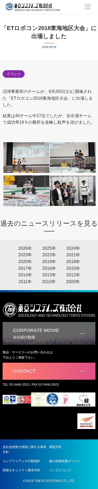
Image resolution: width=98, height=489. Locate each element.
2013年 (49, 275)
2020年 (25, 261)
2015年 (73, 268)
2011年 (25, 281)
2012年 (73, 275)
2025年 (49, 248)
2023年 (25, 255)
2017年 (25, 268)
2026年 (25, 248)
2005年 (73, 281)
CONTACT (24, 371)
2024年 (73, 248)
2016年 (49, 268)
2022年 (49, 255)
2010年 (49, 281)
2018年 (73, 261)
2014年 (25, 275)
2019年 (49, 261)
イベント (13, 74)
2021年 (73, 255)
